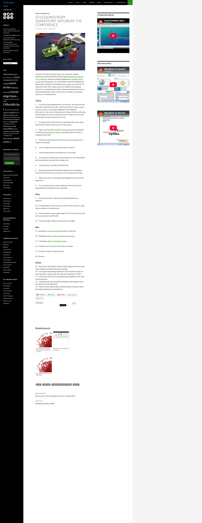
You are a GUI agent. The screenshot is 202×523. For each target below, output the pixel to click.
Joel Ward (53, 109)
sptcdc (76, 384)
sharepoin (56, 241)
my (52, 241)
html (39, 384)
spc (12, 126)
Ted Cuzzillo (6, 211)
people (72, 236)
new (59, 236)
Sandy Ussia (71, 84)
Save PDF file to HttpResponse (11, 35)
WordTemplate (8, 138)
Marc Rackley (7, 260)
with (49, 241)
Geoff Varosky (7, 252)
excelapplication (8, 80)
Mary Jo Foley (79, 107)
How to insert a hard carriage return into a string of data (55, 395)
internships (6, 92)
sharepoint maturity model (62, 384)
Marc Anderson (7, 257)
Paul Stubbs (6, 267)
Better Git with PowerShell (10, 175)
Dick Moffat (6, 224)
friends (63, 241)
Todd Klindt (6, 272)
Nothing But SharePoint (9, 262)
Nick (63, 74)
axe (67, 165)
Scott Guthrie (7, 187)
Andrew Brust (7, 198)
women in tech (14, 133)
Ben (67, 74)
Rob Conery (6, 185)
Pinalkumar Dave (8, 298)
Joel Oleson (6, 255)
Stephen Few (6, 231)
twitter (8, 131)
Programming (7, 119)
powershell (10, 117)
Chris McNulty (44, 165)
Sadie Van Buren (67, 130)
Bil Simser (6, 244)
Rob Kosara (6, 208)
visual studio (14, 131)
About (71, 2)
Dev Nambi (6, 288)
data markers (10, 77)
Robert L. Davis (7, 301)
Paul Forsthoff (7, 265)
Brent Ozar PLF (7, 283)
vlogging (74, 79)
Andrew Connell (7, 242)
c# (6, 77)
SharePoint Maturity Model (50, 132)
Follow (41, 303)
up (46, 241)
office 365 (46, 384)
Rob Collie (6, 229)
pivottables (10, 115)
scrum (8, 122)
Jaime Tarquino (7, 291)
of (57, 236)
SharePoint (45, 13)
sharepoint (65, 236)
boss (4, 77)
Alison (59, 74)
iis (18, 88)
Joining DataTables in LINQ (44, 402)
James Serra (6, 293)
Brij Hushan (6, 177)
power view (16, 117)
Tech (77, 2)
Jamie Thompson (8, 296)
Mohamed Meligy (8, 182)
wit (9, 133)
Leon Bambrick (7, 180)
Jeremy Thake (42, 109)
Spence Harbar (7, 270)
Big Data (91, 2)
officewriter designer (11, 110)
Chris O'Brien (7, 249)
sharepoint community (9, 124)
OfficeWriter (108, 2)
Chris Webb (6, 203)
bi (3, 74)
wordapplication (7, 135)
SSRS (10, 129)
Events (99, 2)
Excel (84, 2)
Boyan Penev (7, 201)
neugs (5, 101)
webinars (5, 133)
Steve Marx (6, 303)
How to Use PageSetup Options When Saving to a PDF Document (11, 31)
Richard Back (6, 206)
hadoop (14, 88)
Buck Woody (6, 286)
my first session (52, 231)
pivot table (9, 113)
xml (11, 142)
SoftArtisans (8, 2)
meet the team (15, 99)
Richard (53, 29)
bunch (54, 236)
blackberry (14, 74)
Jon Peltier (6, 226)
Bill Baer (5, 247)
